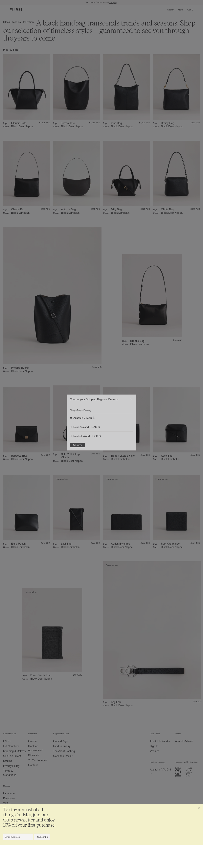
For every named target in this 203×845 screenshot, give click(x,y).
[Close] (199, 808)
